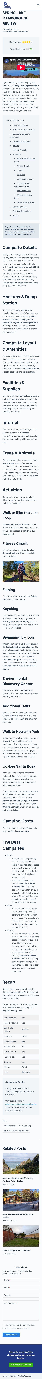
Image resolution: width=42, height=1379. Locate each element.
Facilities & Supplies (21, 141)
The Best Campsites (21, 211)
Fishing (20, 170)
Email (7, 1287)
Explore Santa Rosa (25, 202)
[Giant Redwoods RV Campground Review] (21, 1199)
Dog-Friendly (9, 1126)
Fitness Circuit (23, 166)
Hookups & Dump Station (24, 129)
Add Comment (10, 1303)
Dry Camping (25, 1126)
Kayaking (21, 174)
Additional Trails (24, 190)
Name (7, 1280)
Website (7, 1295)
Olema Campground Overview (16, 1250)
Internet (16, 145)
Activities (17, 154)
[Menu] (38, 5)
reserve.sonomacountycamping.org (21, 1104)
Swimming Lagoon (25, 179)
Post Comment (11, 1335)
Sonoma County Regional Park (16, 1131)
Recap (15, 215)
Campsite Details (20, 125)
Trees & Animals (20, 150)
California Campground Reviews (16, 31)
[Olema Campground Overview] (21, 1236)
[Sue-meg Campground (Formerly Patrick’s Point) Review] (21, 1163)
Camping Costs (19, 207)
